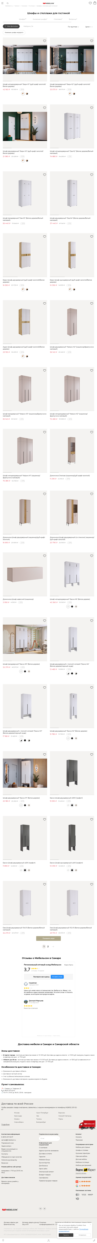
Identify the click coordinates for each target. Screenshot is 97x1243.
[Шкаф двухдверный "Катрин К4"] (72, 322)
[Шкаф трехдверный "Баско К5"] (25, 639)
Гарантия (42, 1157)
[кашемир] (76, 606)
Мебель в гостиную (82, 1162)
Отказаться (82, 1235)
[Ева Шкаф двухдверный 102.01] (72, 903)
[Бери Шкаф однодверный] (72, 255)
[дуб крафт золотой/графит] (27, 93)
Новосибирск (19, 1122)
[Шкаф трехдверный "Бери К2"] (72, 59)
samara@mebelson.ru (8, 1140)
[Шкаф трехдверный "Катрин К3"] (25, 389)
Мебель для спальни (83, 1147)
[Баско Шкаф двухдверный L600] (25, 838)
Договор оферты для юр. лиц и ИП (30, 1223)
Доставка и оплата (45, 1154)
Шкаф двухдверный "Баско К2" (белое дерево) (68, 731)
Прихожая (79, 1140)
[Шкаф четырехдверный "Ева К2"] (72, 126)
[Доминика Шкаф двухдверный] (25, 513)
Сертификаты (43, 1178)
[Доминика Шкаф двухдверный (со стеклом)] (72, 513)
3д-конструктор (44, 1163)
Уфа (37, 1116)
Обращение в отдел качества (11, 1157)
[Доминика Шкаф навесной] (25, 574)
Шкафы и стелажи (82, 1150)
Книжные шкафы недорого (14, 32)
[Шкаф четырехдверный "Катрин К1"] (25, 451)
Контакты (4, 1154)
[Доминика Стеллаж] (72, 451)
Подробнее (5, 1124)
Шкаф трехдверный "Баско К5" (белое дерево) (21, 664)
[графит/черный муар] (72, 673)
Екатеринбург (41, 1122)
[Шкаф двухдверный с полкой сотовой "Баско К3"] (25, 706)
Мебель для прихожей (83, 1165)
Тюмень (39, 1119)
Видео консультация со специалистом (9, 1150)
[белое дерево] (68, 606)
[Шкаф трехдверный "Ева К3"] (25, 193)
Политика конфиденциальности (46, 1223)
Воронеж (61, 1113)
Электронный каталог (46, 1172)
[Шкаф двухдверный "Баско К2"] (72, 706)
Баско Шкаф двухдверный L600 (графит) (19, 863)
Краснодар (18, 1116)
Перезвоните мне (7, 1143)
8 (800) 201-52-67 (9, 1090)
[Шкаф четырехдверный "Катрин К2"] (72, 389)
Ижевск (17, 1119)
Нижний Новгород (64, 1116)
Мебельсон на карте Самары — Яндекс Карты (48, 1035)
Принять (66, 1235)
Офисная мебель (81, 1156)
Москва (16, 1113)
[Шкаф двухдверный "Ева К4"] (72, 193)
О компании (43, 1147)
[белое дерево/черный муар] (68, 673)
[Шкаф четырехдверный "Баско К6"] (72, 574)
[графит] (72, 606)
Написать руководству (9, 1160)
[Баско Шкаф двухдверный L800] (72, 773)
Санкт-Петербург (42, 1113)
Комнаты (79, 1137)
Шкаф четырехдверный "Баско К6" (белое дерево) (70, 599)
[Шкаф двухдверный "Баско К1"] (25, 773)
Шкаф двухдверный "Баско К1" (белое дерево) (21, 798)
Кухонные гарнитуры (83, 1153)
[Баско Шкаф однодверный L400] (72, 838)
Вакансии (4, 1163)
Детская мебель (81, 1159)
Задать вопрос (6, 1146)
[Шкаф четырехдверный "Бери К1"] (25, 59)
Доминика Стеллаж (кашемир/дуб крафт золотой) (70, 476)
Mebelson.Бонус (44, 1160)
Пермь (60, 1119)
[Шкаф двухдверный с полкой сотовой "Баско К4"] (72, 639)
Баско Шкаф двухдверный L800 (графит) (66, 798)
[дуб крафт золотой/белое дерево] (23, 93)
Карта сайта (43, 1169)
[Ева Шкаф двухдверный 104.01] (25, 903)
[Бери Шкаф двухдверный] (25, 255)
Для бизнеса (43, 1166)
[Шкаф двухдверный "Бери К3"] (25, 126)
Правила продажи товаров (48, 1181)
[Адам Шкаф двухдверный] (25, 322)
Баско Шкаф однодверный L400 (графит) (66, 863)
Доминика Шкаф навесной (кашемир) (18, 599)
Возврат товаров (44, 1175)
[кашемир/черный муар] (76, 673)
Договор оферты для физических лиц (11, 1223)
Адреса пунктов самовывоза (48, 1150)
